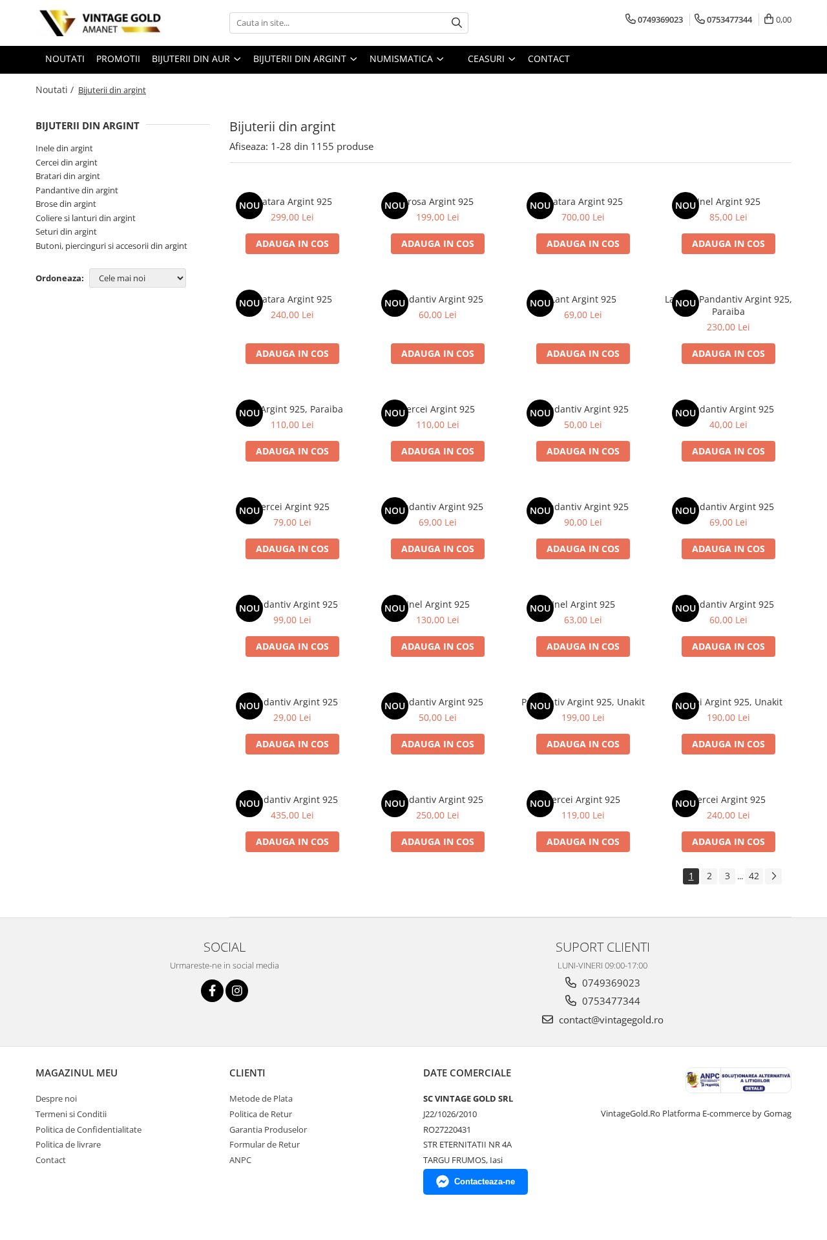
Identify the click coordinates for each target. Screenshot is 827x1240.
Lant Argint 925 (583, 299)
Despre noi (56, 1098)
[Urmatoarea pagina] (773, 876)
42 (754, 876)
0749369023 (610, 982)
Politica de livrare (68, 1144)
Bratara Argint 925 (292, 201)
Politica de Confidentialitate (88, 1129)
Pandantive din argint (77, 190)
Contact (51, 1160)
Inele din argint (64, 148)
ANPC (240, 1160)
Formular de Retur (264, 1144)
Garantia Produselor (268, 1129)
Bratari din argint (68, 176)
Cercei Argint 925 (438, 409)
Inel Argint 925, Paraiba (292, 409)
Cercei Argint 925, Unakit (728, 702)
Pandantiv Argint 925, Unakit (583, 702)
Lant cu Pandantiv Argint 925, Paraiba (728, 305)
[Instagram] (236, 990)
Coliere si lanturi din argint (86, 218)
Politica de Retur (260, 1114)
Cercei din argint (67, 162)
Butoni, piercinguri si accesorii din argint (111, 245)
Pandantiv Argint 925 (438, 299)
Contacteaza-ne (484, 1181)
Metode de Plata (261, 1098)
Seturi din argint (66, 231)
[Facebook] (212, 990)
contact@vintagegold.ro (610, 1019)
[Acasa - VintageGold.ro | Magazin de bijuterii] (100, 23)
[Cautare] (456, 23)
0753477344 (610, 1000)
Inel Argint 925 (728, 201)
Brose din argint (66, 203)
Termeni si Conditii (71, 1114)
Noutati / (56, 89)
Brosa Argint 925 (438, 201)
